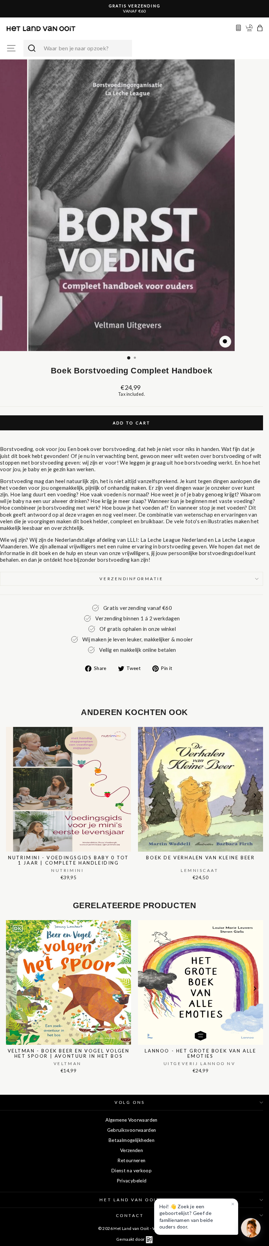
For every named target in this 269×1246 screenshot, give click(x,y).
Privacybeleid (132, 1180)
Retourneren (131, 1160)
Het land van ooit (129, 1199)
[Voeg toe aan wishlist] (8, 725)
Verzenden (131, 1150)
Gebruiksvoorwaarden (131, 1130)
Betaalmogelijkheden (131, 1140)
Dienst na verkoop (131, 1170)
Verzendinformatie (131, 578)
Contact (130, 1215)
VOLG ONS (130, 1102)
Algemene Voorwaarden (131, 1120)
